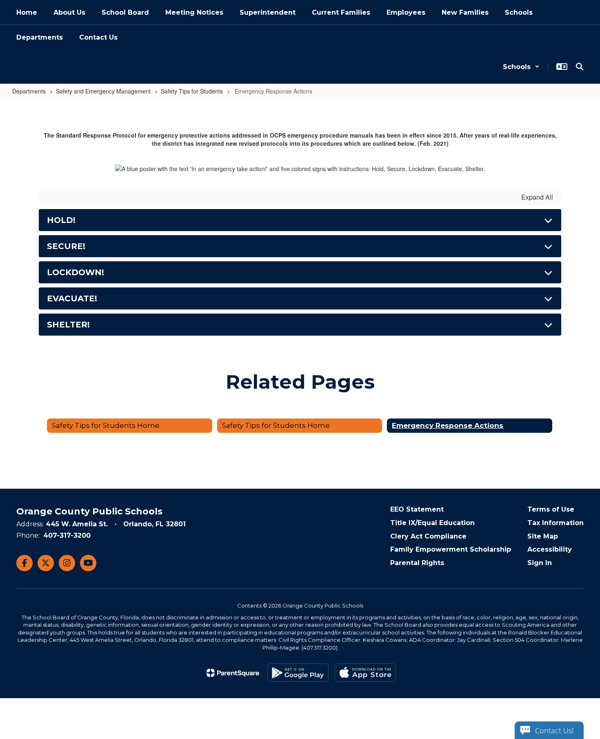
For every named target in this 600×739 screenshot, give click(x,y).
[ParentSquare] (232, 673)
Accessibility (549, 549)
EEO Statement (417, 509)
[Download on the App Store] (365, 672)
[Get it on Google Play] (298, 672)
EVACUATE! (72, 298)
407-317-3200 (67, 535)
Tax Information (555, 523)
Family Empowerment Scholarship (450, 549)
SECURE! (66, 246)
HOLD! (61, 220)
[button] (521, 67)
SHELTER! (68, 324)
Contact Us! (554, 730)
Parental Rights (417, 563)
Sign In (539, 563)
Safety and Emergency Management (103, 91)
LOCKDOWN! (75, 272)
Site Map (542, 536)
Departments (29, 91)
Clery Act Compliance (428, 536)
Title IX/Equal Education (432, 523)
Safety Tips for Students (192, 91)
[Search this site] (580, 66)
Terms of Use (550, 509)
